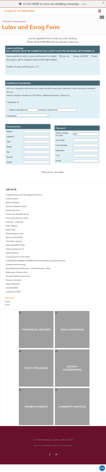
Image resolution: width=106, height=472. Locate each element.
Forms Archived (19, 21)
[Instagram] (56, 454)
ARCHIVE (7, 21)
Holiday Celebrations (72, 368)
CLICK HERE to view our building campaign (51, 4)
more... (84, 4)
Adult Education (72, 329)
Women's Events (36, 406)
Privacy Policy (67, 446)
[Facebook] (49, 454)
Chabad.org (47, 446)
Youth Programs (36, 368)
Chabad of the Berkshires (19, 11)
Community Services (72, 406)
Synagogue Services (36, 329)
